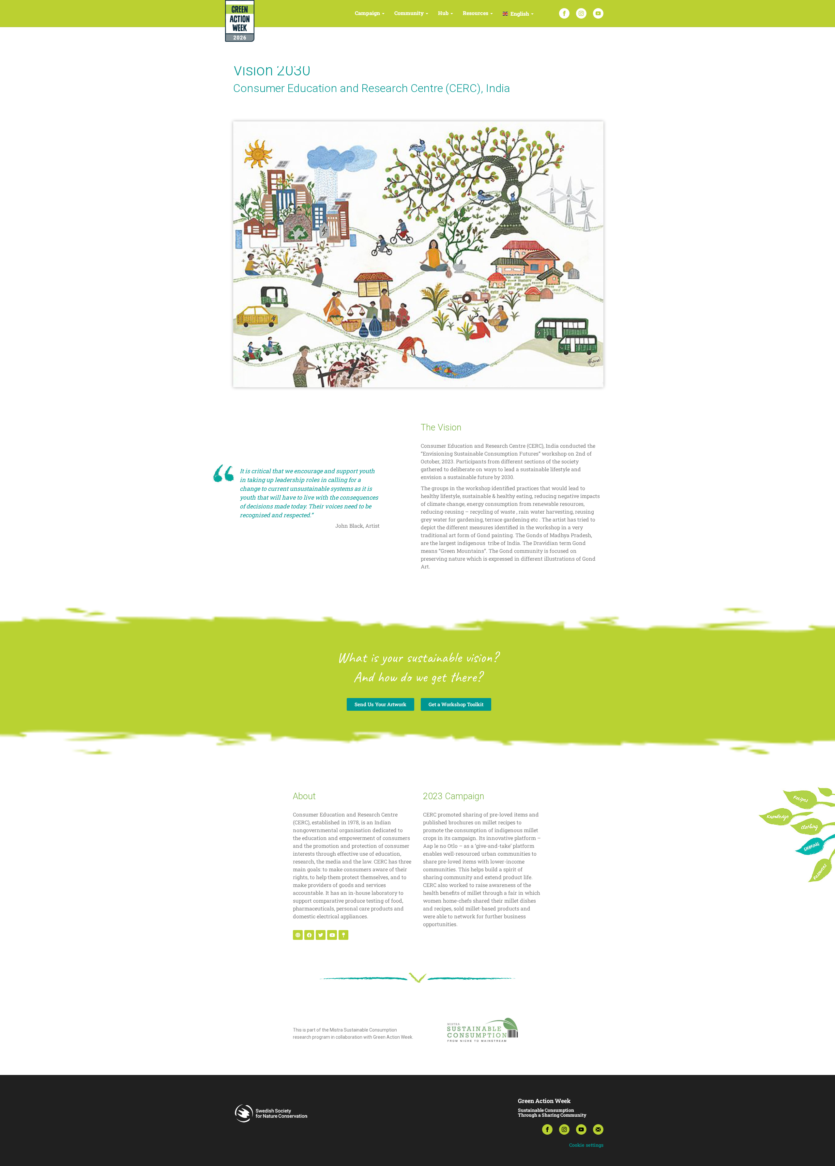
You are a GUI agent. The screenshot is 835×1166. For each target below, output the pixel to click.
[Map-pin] (343, 935)
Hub (444, 12)
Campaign (368, 12)
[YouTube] (598, 13)
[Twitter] (321, 935)
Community (409, 12)
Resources (476, 12)
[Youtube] (332, 935)
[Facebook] (564, 13)
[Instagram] (581, 13)
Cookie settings (586, 1145)
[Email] (598, 1129)
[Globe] (298, 935)
